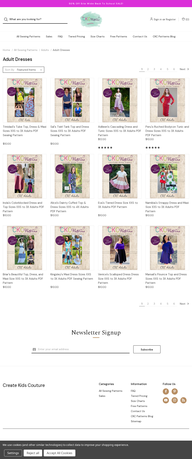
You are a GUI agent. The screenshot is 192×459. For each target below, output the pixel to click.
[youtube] (165, 400)
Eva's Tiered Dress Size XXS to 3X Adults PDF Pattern (118, 205)
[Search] (7, 19)
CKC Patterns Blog (164, 36)
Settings (13, 453)
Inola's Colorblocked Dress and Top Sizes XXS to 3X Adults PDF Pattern (23, 207)
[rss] (183, 400)
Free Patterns (118, 36)
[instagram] (174, 400)
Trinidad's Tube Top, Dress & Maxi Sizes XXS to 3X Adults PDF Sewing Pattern (24, 131)
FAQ (60, 36)
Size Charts (98, 36)
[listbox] (30, 69)
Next (183, 69)
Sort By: (10, 69)
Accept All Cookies (59, 453)
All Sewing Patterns (28, 36)
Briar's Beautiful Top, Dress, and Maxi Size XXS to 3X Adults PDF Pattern (23, 279)
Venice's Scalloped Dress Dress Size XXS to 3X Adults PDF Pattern (118, 279)
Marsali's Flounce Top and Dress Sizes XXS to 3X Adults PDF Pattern (166, 279)
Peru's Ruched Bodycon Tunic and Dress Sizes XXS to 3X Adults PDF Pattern (167, 131)
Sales (49, 36)
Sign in (158, 19)
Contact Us (140, 36)
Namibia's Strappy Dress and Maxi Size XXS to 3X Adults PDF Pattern (167, 207)
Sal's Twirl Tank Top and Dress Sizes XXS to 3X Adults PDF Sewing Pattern (69, 131)
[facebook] (165, 391)
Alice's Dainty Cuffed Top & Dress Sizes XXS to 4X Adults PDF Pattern (69, 207)
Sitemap (136, 421)
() (187, 19)
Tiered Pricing (76, 36)
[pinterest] (174, 391)
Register (171, 19)
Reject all (33, 453)
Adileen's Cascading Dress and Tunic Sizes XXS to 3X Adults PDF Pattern (119, 131)
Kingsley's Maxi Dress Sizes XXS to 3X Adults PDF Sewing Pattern (71, 277)
